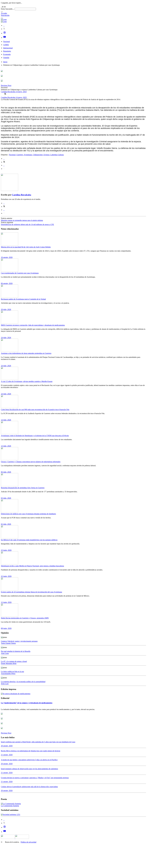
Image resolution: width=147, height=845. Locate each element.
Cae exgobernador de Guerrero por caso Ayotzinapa (20, 273)
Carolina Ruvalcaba (8, 92)
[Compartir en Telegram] (4, 169)
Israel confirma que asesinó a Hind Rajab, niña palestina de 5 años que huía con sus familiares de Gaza (38, 742)
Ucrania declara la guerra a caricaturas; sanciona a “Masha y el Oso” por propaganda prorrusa (35, 778)
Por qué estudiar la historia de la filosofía (15, 651)
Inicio (5, 62)
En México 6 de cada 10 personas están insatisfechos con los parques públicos (29, 540)
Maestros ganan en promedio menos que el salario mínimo (22, 220)
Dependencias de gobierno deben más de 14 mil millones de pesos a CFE (27, 224)
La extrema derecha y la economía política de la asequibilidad (23, 682)
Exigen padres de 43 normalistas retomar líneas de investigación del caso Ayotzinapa (31, 592)
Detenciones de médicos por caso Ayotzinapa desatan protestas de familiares (28, 514)
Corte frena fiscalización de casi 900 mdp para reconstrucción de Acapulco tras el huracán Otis (35, 410)
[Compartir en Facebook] (2, 94)
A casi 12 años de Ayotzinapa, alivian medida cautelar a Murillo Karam (26, 381)
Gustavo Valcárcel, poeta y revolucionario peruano (19, 641)
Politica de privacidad (28, 842)
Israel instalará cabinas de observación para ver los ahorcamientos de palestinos (29, 769)
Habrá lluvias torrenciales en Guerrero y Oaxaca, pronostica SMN (25, 618)
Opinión (6, 58)
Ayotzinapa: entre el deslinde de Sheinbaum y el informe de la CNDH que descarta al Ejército (35, 436)
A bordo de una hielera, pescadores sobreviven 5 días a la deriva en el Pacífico (29, 760)
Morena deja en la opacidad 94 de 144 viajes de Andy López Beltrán (26, 247)
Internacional (8, 48)
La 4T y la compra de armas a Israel (14, 661)
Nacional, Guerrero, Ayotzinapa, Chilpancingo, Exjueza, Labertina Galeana (36, 155)
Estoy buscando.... (7, 9)
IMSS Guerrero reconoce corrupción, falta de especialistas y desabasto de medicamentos (33, 325)
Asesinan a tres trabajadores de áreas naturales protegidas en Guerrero (26, 353)
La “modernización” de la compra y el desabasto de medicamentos (26, 703)
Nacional (6, 41)
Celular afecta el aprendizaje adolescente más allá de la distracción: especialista (29, 787)
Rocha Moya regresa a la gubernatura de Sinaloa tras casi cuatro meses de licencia (30, 751)
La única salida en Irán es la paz (12, 671)
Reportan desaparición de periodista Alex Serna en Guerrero (22, 488)
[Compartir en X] (5, 94)
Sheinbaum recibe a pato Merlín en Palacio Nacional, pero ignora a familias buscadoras (32, 566)
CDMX (6, 45)
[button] (4, 85)
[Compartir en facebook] (4, 159)
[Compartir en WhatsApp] (8, 94)
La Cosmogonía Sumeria (10, 806)
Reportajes (7, 51)
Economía (7, 54)
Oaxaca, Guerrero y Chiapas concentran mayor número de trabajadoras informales (30, 462)
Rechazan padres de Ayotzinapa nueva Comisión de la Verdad (23, 299)
